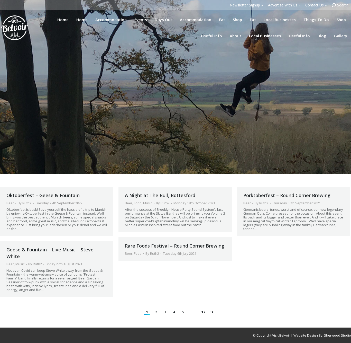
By (24, 203)
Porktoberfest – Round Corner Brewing (286, 195)
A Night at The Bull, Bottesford (160, 195)
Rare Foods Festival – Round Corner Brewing (174, 246)
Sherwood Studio (337, 335)
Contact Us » (316, 5)
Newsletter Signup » (246, 5)
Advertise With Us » (284, 5)
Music (147, 203)
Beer (10, 203)
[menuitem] (63, 19)
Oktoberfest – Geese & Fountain (43, 195)
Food (138, 203)
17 (203, 312)
